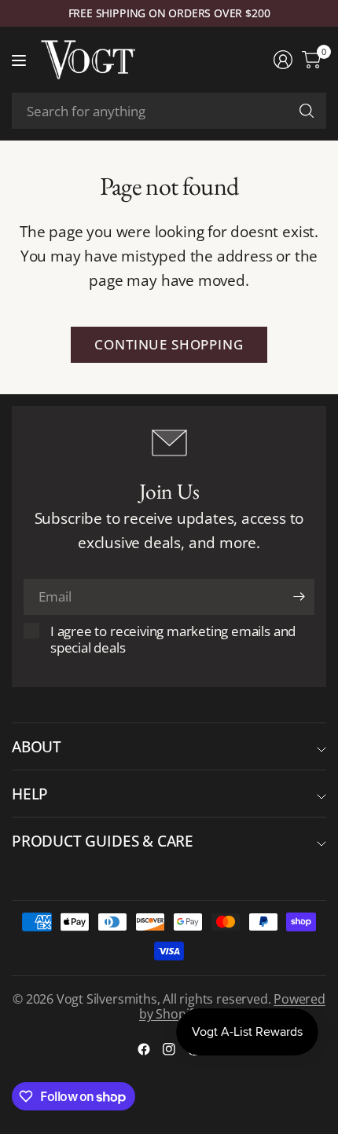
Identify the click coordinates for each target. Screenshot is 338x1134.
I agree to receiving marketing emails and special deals (173, 639)
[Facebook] (143, 1049)
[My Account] (283, 60)
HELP (30, 793)
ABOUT (36, 746)
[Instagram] (169, 1049)
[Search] (306, 111)
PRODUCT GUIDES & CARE (102, 840)
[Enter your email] (298, 597)
